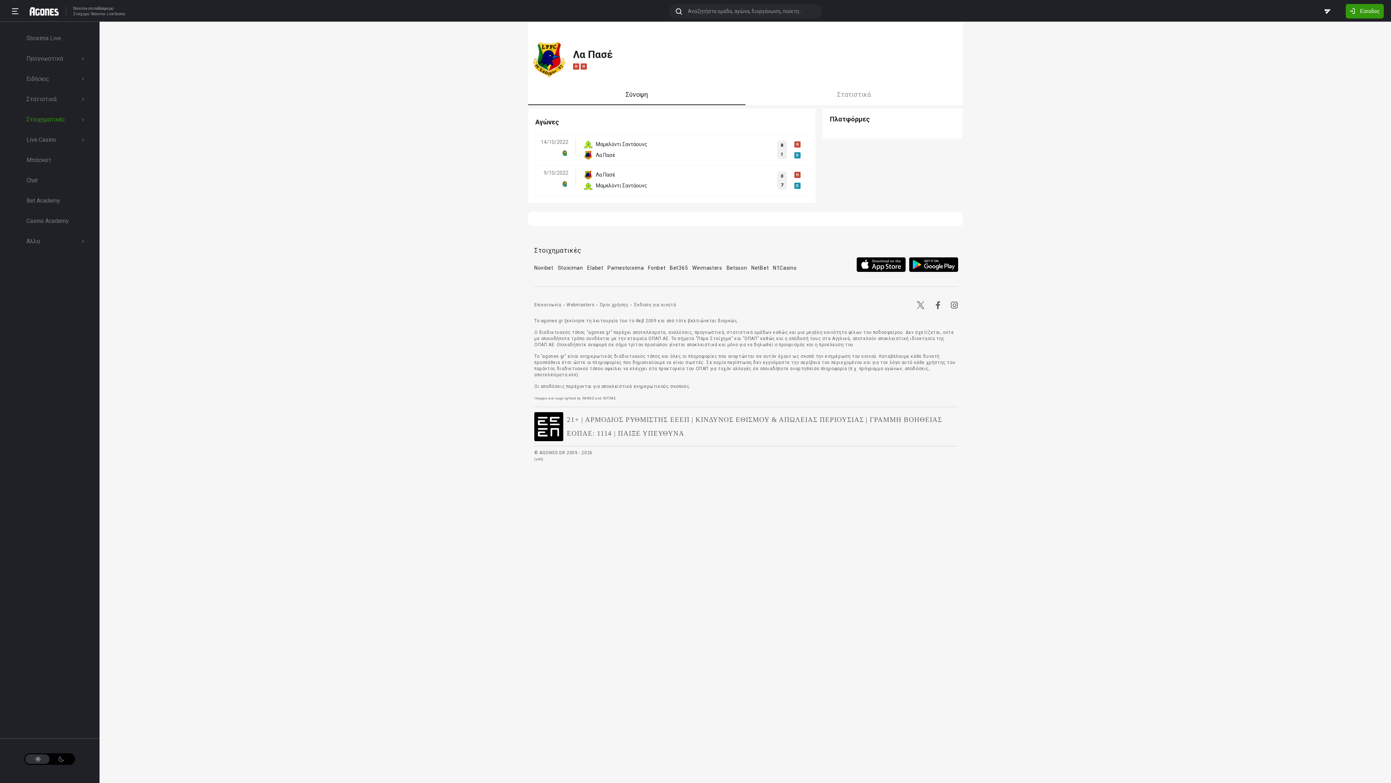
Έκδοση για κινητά (655, 304)
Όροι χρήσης (614, 304)
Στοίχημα (81, 14)
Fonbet (656, 268)
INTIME (609, 398)
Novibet (544, 268)
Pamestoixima (625, 268)
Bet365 (679, 268)
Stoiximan (570, 268)
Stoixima (80, 9)
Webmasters (580, 304)
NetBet (760, 268)
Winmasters (707, 268)
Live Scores (116, 14)
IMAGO (588, 398)
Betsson (737, 268)
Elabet (595, 268)
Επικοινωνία (547, 304)
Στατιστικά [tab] (854, 94)
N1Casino (785, 268)
